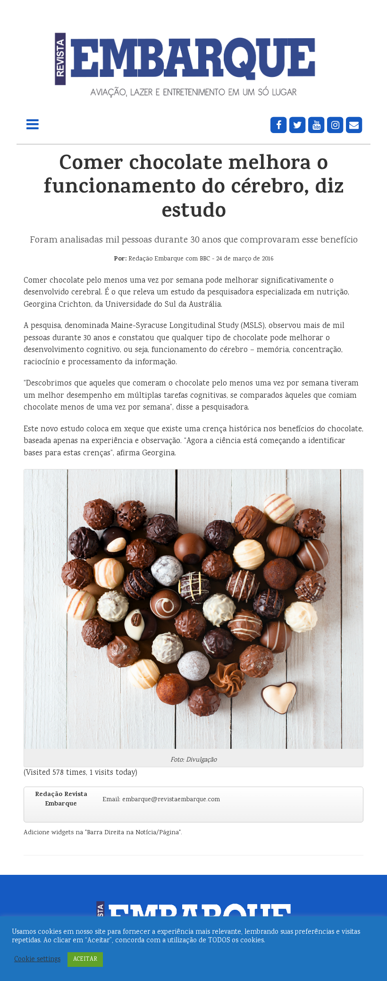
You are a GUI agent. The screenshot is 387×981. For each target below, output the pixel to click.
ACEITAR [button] (85, 959)
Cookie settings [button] (37, 960)
